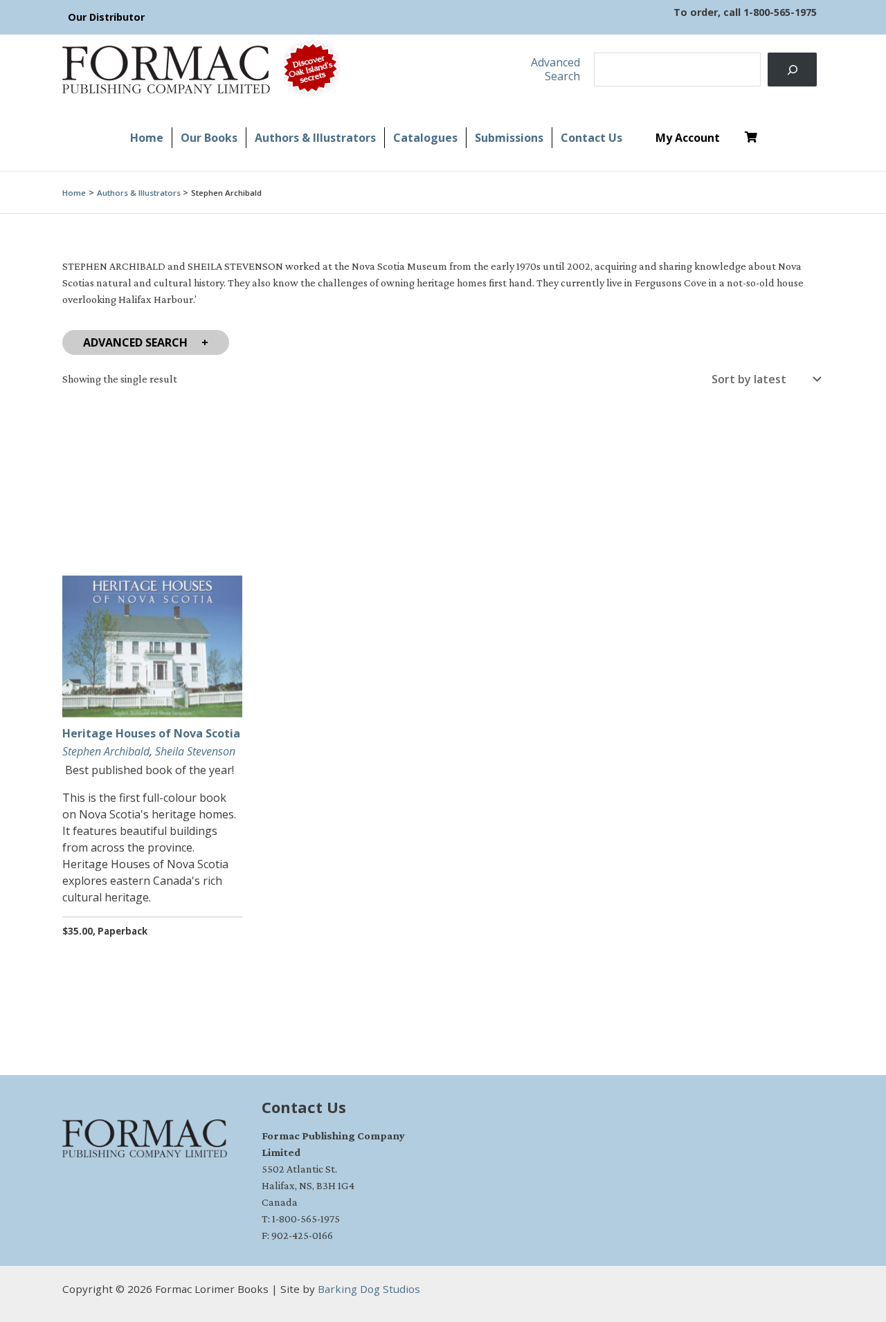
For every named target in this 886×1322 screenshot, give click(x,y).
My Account (688, 137)
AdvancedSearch (555, 69)
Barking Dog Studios (369, 1289)
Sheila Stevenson (195, 751)
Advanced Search (135, 342)
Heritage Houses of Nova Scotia (151, 733)
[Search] (792, 69)
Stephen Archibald (106, 751)
